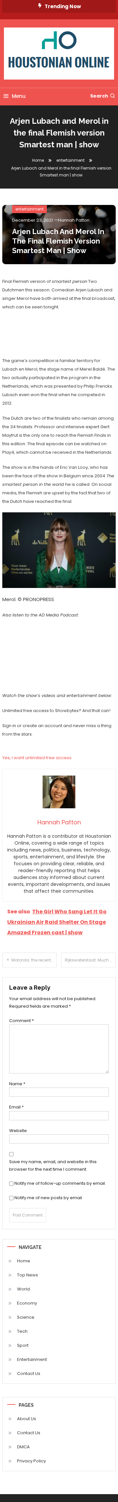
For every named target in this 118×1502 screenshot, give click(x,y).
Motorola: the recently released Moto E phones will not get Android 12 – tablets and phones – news (34, 960)
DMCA (23, 1447)
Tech (22, 1331)
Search (99, 96)
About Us (26, 1419)
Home (23, 1261)
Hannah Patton (73, 220)
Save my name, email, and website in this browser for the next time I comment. (53, 1165)
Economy (27, 1303)
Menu (19, 96)
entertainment (29, 209)
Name (17, 1084)
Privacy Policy (31, 1461)
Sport (23, 1345)
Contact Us (28, 1373)
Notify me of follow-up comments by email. (60, 1183)
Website (18, 1130)
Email (16, 1107)
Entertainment (32, 1359)
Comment (21, 1020)
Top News (27, 1275)
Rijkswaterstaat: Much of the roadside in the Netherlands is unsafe (90, 960)
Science (25, 1317)
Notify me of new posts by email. (48, 1198)
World (23, 1289)
